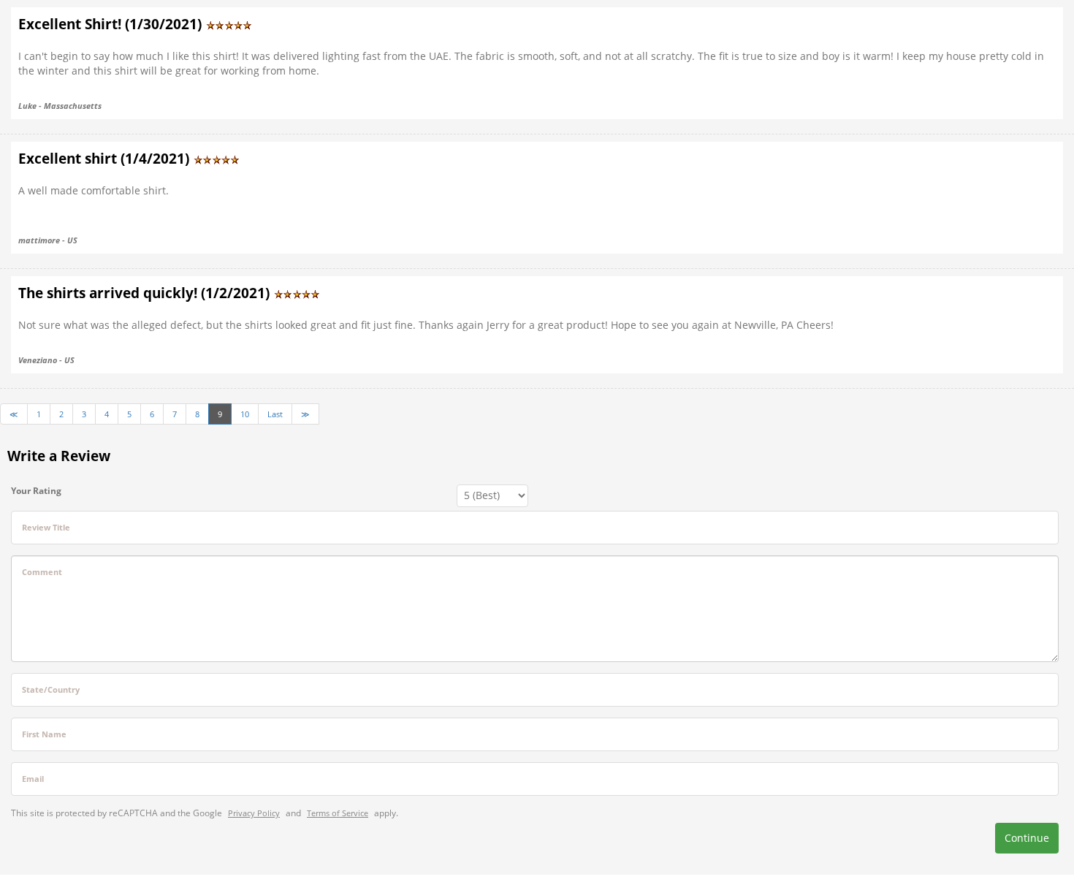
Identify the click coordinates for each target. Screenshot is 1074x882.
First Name (44, 734)
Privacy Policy (254, 812)
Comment (42, 571)
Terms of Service (337, 812)
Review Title (46, 527)
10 (244, 413)
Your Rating (36, 490)
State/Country (51, 689)
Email (33, 778)
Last (275, 413)
